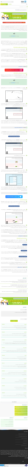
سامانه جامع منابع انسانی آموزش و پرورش (19, 127)
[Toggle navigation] (27, 4)
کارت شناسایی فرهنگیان (20, 267)
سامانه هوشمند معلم (21, 66)
